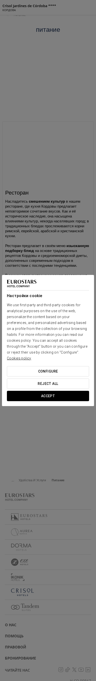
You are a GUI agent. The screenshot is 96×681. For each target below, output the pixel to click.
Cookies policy (19, 358)
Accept (48, 396)
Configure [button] (48, 371)
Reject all (48, 384)
